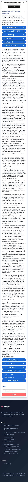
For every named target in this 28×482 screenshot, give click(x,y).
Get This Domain (14, 7)
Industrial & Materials (10, 439)
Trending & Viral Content (11, 451)
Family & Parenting (9, 437)
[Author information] (25, 11)
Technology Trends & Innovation (13, 449)
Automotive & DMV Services (11, 425)
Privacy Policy (7, 463)
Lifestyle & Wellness (9, 442)
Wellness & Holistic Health (11, 454)
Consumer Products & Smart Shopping (14, 432)
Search (14, 394)
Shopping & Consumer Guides (12, 446)
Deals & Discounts (9, 434)
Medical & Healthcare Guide (11, 444)
